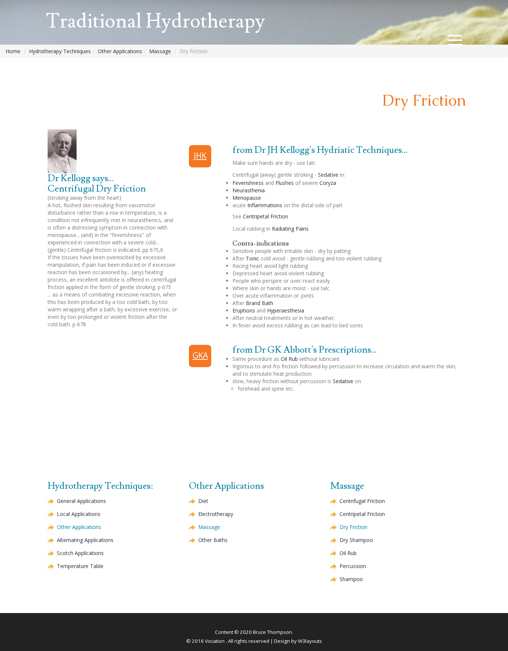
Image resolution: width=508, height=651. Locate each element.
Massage (160, 51)
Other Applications (120, 51)
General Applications (81, 500)
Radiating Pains (290, 228)
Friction (265, 216)
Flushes (285, 182)
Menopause (246, 197)
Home (13, 51)
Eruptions (243, 310)
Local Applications (78, 513)
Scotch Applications (80, 553)
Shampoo (351, 579)
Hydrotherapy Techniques (60, 51)
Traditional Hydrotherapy (155, 21)
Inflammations (264, 205)
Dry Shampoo (356, 539)
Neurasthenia (248, 190)
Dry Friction (353, 526)
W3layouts (310, 641)
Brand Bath (259, 303)
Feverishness (248, 182)
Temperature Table (80, 566)
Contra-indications (260, 243)
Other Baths (213, 539)
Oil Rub (289, 358)
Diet (203, 500)
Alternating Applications (85, 539)
